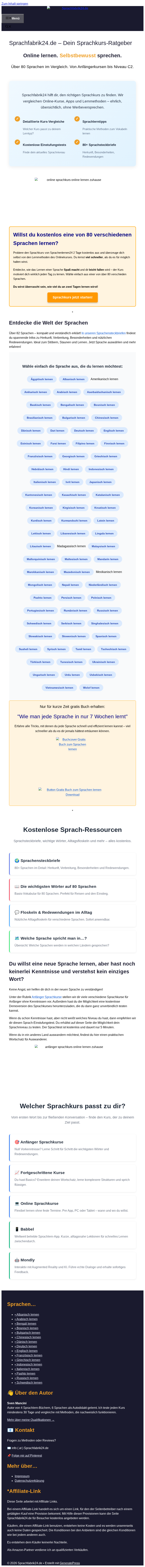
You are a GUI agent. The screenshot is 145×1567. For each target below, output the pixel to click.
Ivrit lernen (72, 482)
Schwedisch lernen (39, 623)
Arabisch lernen (67, 392)
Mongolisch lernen (40, 584)
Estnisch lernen (31, 443)
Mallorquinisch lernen (41, 559)
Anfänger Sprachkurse (47, 997)
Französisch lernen (40, 456)
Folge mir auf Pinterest (27, 1455)
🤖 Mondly (25, 1260)
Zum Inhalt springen (15, 3)
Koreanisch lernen (41, 507)
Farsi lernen (58, 443)
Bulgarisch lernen (73, 417)
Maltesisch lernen (76, 559)
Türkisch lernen (40, 661)
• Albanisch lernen (27, 1314)
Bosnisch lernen (104, 404)
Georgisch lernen (73, 456)
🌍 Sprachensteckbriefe (37, 860)
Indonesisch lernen (101, 469)
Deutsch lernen (84, 430)
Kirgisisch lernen (74, 507)
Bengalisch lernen (72, 404)
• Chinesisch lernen (28, 1337)
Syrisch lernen (56, 649)
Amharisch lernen (35, 392)
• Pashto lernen (25, 1373)
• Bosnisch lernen (26, 1328)
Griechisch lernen (105, 456)
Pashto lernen (43, 597)
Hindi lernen (71, 469)
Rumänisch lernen (75, 610)
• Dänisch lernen (26, 1341)
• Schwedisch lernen (28, 1382)
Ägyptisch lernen (42, 379)
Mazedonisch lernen (77, 571)
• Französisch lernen (28, 1355)
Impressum (22, 1476)
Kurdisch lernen (41, 520)
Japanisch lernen (100, 482)
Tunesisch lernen (71, 661)
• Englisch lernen (26, 1350)
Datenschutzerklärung (29, 1480)
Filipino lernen (85, 443)
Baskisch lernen (40, 404)
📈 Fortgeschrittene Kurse (40, 1172)
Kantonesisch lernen (38, 494)
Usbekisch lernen (101, 674)
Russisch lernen (107, 610)
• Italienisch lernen (27, 1369)
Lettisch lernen (41, 533)
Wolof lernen (91, 687)
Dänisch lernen (31, 430)
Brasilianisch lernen (39, 417)
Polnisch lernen (101, 597)
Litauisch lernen (40, 546)
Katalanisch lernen (108, 494)
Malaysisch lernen (103, 546)
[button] (8, 27)
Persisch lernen (71, 597)
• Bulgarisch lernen (27, 1332)
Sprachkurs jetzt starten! (73, 297)
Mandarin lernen (107, 559)
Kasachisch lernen (74, 494)
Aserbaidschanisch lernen (104, 392)
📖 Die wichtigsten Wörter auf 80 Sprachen (55, 886)
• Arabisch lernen (26, 1319)
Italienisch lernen (45, 482)
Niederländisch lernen (103, 584)
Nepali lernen (70, 584)
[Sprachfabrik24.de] (73, 10)
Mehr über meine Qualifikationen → (31, 1419)
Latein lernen (105, 520)
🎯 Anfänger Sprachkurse (39, 1142)
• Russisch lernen (26, 1378)
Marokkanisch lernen (40, 571)
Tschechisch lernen (113, 649)
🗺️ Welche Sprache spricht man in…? (51, 938)
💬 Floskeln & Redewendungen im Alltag (53, 912)
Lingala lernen (104, 533)
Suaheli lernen (28, 649)
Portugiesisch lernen (40, 610)
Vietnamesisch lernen (59, 687)
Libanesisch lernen (73, 533)
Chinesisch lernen (106, 417)
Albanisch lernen (74, 379)
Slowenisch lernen (74, 636)
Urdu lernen (72, 674)
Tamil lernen (83, 649)
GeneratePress (70, 1563)
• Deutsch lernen (26, 1346)
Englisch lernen (114, 430)
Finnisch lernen (114, 443)
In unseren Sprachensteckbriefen (104, 333)
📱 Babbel (24, 1229)
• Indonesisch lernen (28, 1364)
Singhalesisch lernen (104, 623)
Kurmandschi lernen (74, 520)
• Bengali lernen (25, 1323)
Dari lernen (57, 430)
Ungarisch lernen (44, 674)
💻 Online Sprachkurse (37, 1203)
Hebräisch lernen (42, 469)
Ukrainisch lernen (103, 661)
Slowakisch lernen (40, 636)
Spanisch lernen (106, 636)
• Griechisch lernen (27, 1360)
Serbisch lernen (71, 623)
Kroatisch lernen (105, 507)
